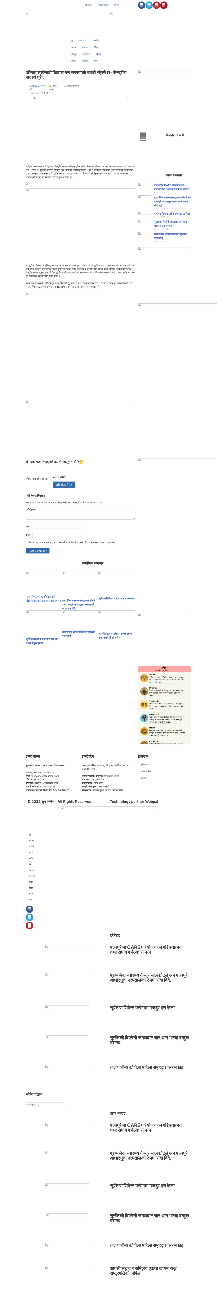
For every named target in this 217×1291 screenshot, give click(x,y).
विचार (98, 54)
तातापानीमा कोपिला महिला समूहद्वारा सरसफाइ (146, 1067)
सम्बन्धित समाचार (92, 563)
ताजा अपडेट (117, 1113)
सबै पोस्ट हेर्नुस (64, 484)
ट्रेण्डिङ (115, 935)
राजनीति (95, 40)
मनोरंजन (86, 54)
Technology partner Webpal (134, 801)
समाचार (82, 40)
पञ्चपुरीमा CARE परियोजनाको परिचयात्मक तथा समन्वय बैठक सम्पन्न (146, 949)
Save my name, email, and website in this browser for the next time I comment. (72, 542)
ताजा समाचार (174, 175)
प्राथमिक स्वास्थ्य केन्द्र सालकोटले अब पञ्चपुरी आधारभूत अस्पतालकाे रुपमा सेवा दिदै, (78, 604)
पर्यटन (73, 60)
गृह (72, 40)
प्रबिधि (85, 60)
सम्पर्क (116, 4)
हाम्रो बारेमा (103, 4)
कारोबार (85, 47)
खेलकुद (74, 54)
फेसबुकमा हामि (175, 135)
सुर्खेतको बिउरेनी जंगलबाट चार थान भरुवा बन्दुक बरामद (149, 1040)
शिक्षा (96, 47)
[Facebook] (141, 5)
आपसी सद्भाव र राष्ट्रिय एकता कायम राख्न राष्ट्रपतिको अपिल (143, 1270)
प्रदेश (73, 47)
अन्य (95, 60)
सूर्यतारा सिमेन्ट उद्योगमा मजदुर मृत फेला (117, 598)
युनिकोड (88, 4)
